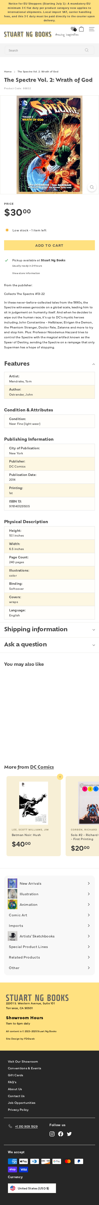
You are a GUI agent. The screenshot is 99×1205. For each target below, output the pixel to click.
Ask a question (25, 645)
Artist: (14, 376)
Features (16, 364)
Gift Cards (15, 1075)
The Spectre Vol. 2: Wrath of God (38, 71)
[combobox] (49, 50)
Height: (15, 530)
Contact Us (16, 1096)
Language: (17, 610)
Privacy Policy (18, 1109)
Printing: (16, 488)
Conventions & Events (24, 1068)
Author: (15, 389)
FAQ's (12, 1082)
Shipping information (36, 630)
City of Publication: (24, 448)
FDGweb (29, 1038)
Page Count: (19, 557)
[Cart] (81, 29)
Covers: (15, 597)
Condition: (17, 418)
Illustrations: (19, 570)
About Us (15, 1089)
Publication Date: (23, 474)
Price (9, 203)
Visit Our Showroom (23, 1061)
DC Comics (42, 767)
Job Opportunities (21, 1102)
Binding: (16, 583)
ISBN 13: (15, 501)
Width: (14, 543)
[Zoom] (91, 187)
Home (8, 71)
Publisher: (17, 461)
